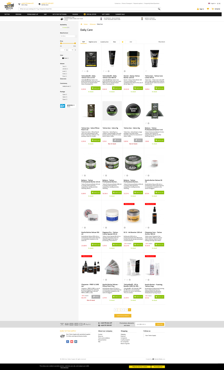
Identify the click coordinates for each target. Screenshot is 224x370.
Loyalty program (125, 340)
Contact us (117, 3)
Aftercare (93, 24)
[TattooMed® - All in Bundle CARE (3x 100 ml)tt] (133, 267)
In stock (66, 27)
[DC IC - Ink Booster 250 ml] (133, 215)
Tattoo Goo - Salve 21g (132, 128)
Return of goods (125, 343)
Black (66, 58)
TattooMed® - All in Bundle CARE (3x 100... (131, 285)
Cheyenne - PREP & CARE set (90, 285)
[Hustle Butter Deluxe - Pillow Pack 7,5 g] (112, 267)
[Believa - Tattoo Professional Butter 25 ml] (91, 163)
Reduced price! (129, 204)
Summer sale (120, 14)
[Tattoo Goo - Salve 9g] (112, 111)
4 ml (65, 71)
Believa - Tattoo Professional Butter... (110, 181)
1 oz (64, 66)
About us (100, 336)
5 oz (65, 76)
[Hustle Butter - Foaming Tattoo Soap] (154, 267)
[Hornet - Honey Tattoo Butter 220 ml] (133, 58)
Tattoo (7, 14)
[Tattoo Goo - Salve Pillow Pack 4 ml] (91, 111)
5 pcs (65, 99)
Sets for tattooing (59, 14)
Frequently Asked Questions (151, 3)
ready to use (67, 86)
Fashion (75, 14)
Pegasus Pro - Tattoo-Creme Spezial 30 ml (110, 233)
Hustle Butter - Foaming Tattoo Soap (153, 285)
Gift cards (106, 14)
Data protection (102, 340)
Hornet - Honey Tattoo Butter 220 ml (132, 77)
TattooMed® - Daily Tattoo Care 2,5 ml (88, 77)
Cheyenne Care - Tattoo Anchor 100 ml (153, 233)
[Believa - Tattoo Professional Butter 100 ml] (112, 163)
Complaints (124, 338)
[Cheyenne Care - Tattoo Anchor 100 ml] (154, 215)
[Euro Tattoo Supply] (9, 6)
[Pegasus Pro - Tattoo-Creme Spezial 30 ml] (112, 215)
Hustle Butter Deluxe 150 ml (90, 233)
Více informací (64, 367)
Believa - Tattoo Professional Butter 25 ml (90, 181)
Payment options (138, 3)
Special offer (91, 14)
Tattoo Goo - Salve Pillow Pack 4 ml (90, 129)
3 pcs (65, 97)
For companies (125, 341)
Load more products (123, 315)
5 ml (65, 74)
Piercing (18, 14)
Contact (100, 334)
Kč (217, 3)
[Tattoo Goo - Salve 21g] (133, 111)
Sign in (202, 9)
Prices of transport (127, 3)
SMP (45, 14)
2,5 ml (65, 69)
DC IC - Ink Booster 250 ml (133, 232)
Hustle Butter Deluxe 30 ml (153, 181)
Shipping (123, 334)
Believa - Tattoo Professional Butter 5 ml (154, 129)
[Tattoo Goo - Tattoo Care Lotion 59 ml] (154, 58)
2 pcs (65, 94)
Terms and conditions (104, 338)
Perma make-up (32, 14)
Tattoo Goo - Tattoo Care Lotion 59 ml (154, 77)
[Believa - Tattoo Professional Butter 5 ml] (154, 111)
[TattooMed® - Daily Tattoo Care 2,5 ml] (91, 58)
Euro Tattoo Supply (151, 335)
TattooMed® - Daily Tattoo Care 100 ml (110, 77)
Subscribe (160, 324)
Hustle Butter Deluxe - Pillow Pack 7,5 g (110, 285)
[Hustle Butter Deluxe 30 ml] (154, 163)
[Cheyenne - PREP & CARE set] (91, 267)
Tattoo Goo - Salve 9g (110, 128)
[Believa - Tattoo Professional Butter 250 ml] (133, 163)
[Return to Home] (81, 24)
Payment (123, 336)
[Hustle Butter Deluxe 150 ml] (91, 215)
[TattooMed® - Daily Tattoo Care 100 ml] (112, 58)
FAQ (99, 341)
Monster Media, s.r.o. (159, 359)
